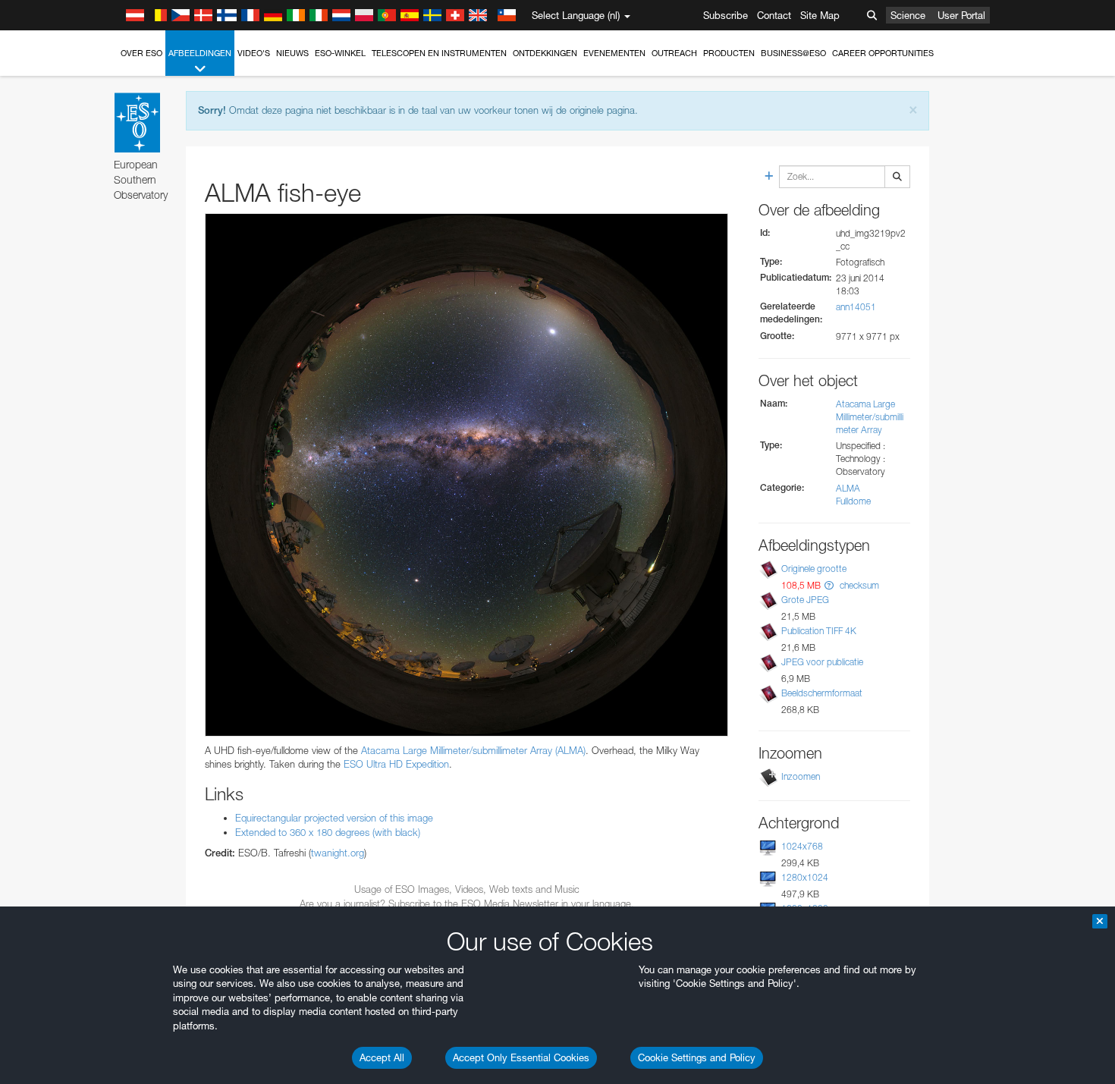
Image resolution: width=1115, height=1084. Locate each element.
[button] (829, 585)
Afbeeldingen (199, 53)
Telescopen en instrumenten (439, 53)
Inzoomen (800, 776)
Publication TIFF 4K (818, 630)
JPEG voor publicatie (822, 662)
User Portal (961, 15)
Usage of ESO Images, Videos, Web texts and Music (466, 889)
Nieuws (292, 53)
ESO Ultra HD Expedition (396, 764)
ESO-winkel (340, 53)
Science (907, 15)
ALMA (848, 488)
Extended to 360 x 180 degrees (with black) (327, 832)
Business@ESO (793, 53)
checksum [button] (858, 585)
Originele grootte (813, 568)
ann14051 (856, 307)
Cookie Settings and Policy (696, 1057)
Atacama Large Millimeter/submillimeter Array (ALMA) (473, 750)
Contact (774, 15)
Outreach (674, 53)
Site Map (820, 15)
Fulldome (853, 501)
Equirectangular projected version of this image (334, 818)
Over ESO (141, 53)
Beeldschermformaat (821, 693)
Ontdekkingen (545, 53)
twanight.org (337, 853)
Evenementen (614, 53)
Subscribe (725, 15)
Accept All (382, 1057)
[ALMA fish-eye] (466, 475)
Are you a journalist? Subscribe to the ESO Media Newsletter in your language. (467, 903)
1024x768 (802, 846)
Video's (253, 53)
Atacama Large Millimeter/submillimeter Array (869, 416)
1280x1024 (804, 877)
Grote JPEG (805, 599)
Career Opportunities (883, 53)
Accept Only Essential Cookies (521, 1057)
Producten (729, 53)
